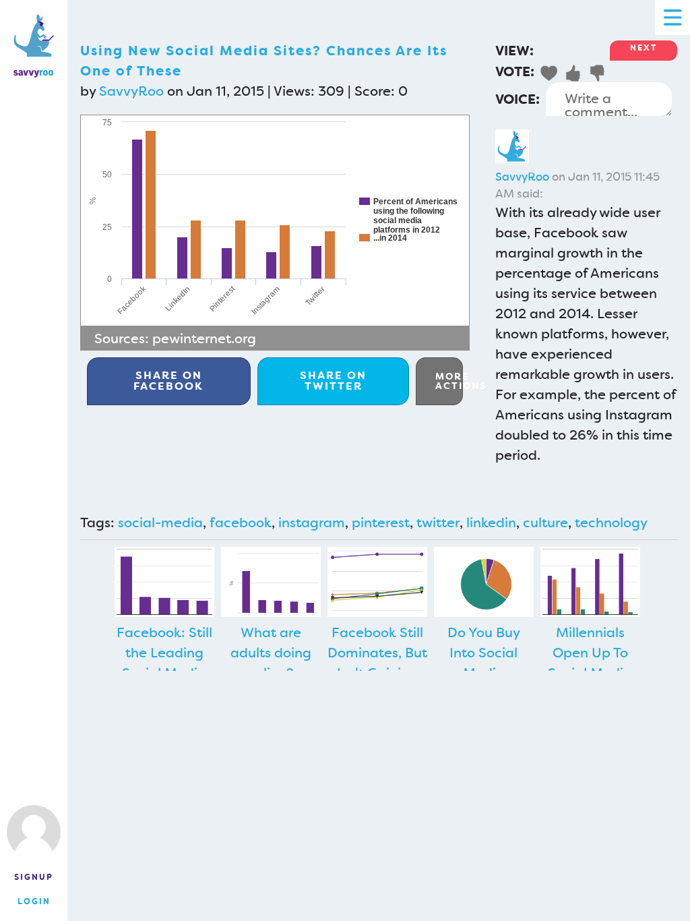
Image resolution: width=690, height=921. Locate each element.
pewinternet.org (204, 338)
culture (545, 522)
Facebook (168, 380)
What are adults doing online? (270, 653)
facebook (241, 522)
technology (611, 522)
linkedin (491, 522)
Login (34, 901)
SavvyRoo (131, 91)
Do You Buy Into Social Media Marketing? (484, 663)
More (449, 381)
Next (643, 47)
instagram (311, 522)
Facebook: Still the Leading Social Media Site (164, 663)
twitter (438, 522)
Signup (33, 877)
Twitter (333, 380)
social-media (160, 522)
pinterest (381, 522)
